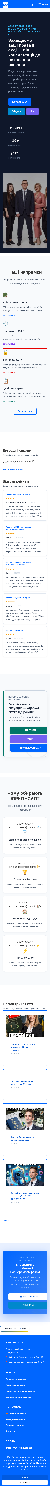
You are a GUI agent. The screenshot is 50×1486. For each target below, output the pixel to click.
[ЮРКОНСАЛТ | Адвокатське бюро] (5, 5)
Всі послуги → (25, 411)
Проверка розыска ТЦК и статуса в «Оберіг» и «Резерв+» (23, 1047)
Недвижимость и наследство (20, 1391)
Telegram (16, 111)
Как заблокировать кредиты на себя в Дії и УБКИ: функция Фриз (25, 1196)
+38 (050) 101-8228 (19, 1448)
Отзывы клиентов (15, 1425)
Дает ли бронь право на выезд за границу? (22, 1138)
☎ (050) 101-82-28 (29, 1297)
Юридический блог (15, 1419)
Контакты (10, 1431)
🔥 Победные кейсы (16, 1413)
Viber (32, 111)
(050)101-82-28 (20, 102)
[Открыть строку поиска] (32, 5)
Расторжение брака (15, 1385)
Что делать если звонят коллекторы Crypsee (22, 1082)
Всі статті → (9, 1220)
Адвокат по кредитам (17, 1379)
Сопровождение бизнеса (18, 1397)
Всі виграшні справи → (14, 469)
